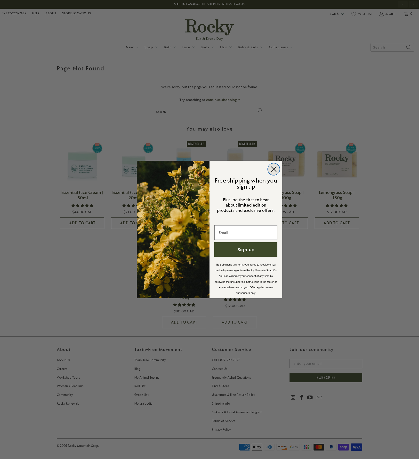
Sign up (246, 249)
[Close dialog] (274, 169)
